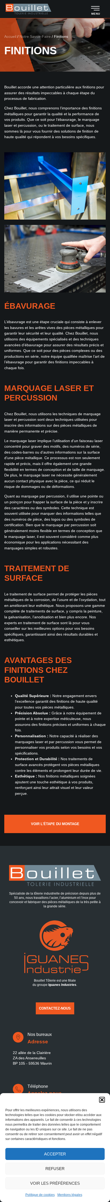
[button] (102, 1099)
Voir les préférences (55, 1183)
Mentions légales (69, 1195)
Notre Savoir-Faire (35, 36)
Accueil (10, 36)
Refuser (55, 1168)
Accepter (55, 1154)
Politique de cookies (40, 1195)
